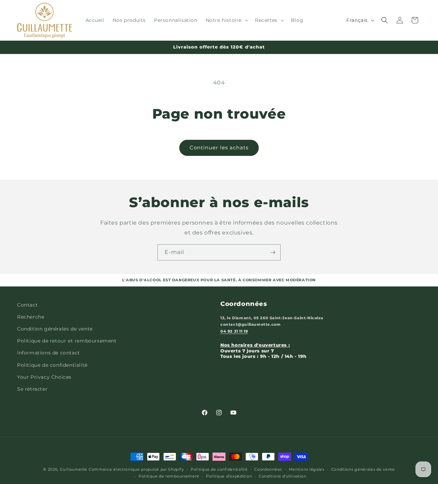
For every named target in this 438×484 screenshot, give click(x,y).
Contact (27, 305)
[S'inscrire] (272, 252)
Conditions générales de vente (363, 469)
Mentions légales (306, 469)
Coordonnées (268, 469)
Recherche (30, 317)
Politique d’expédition (229, 476)
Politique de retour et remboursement (67, 341)
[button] (226, 20)
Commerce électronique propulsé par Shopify (136, 469)
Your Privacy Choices (44, 377)
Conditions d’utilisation (282, 476)
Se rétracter (32, 389)
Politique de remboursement (169, 476)
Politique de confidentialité (52, 365)
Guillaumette (73, 469)
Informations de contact (48, 353)
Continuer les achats (219, 147)
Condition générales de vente (55, 329)
